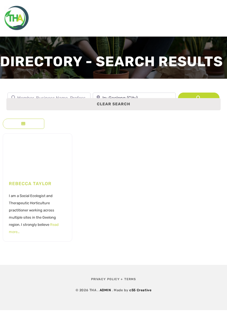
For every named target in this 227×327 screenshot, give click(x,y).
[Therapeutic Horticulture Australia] (16, 18)
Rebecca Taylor (30, 183)
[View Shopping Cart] (194, 18)
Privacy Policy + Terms (113, 279)
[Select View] (23, 124)
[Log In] (217, 18)
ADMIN (105, 290)
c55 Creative (140, 290)
